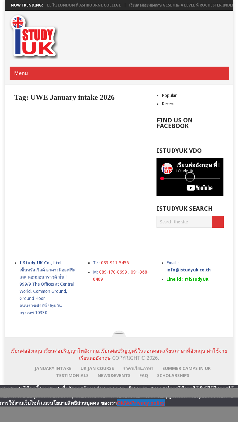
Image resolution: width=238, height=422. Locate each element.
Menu (21, 73)
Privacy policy (148, 402)
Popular (169, 95)
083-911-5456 (115, 262)
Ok (120, 402)
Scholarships (173, 375)
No (127, 402)
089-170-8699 (113, 272)
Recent (168, 103)
